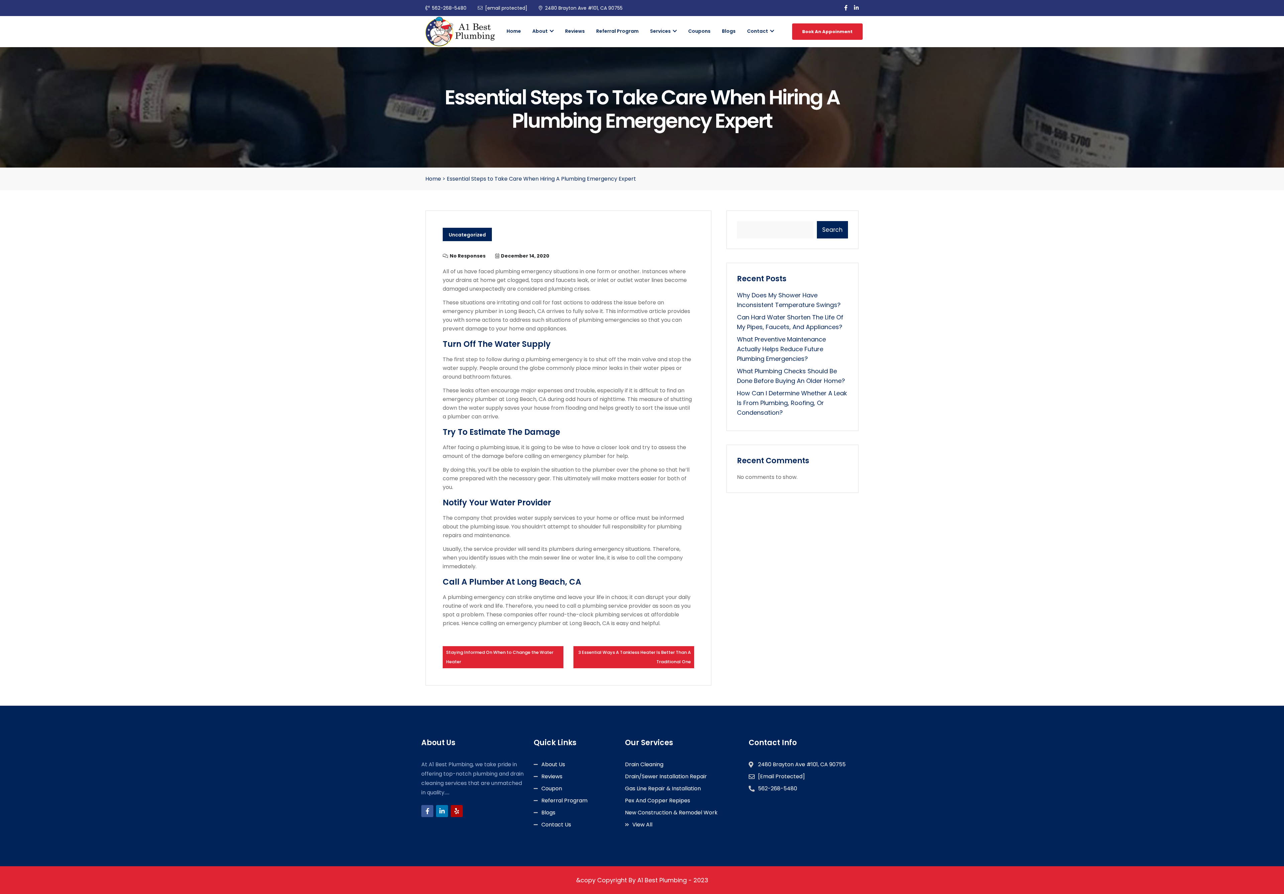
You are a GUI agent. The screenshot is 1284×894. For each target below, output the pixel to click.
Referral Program (617, 31)
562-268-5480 (449, 8)
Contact (758, 31)
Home (514, 31)
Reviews (575, 31)
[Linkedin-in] (442, 811)
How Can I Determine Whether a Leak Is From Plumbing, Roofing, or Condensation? (792, 403)
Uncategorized (467, 234)
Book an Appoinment (827, 31)
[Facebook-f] (427, 811)
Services (661, 31)
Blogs (729, 31)
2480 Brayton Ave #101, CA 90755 (584, 8)
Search (832, 230)
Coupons (699, 31)
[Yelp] (457, 811)
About (540, 31)
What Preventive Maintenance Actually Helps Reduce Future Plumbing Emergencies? (781, 349)
